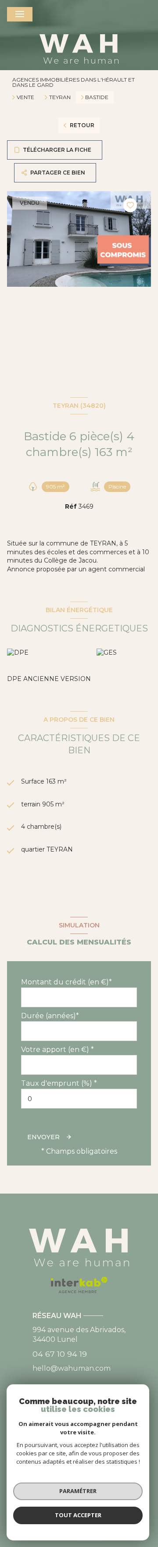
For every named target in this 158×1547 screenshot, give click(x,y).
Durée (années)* (50, 1016)
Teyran (60, 97)
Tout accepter (78, 1515)
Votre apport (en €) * (57, 1049)
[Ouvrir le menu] (19, 14)
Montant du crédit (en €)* (66, 982)
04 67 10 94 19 (59, 1353)
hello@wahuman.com (71, 1368)
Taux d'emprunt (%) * (59, 1083)
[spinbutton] (79, 1099)
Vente (25, 97)
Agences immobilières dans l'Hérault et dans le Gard (73, 82)
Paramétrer (78, 1491)
